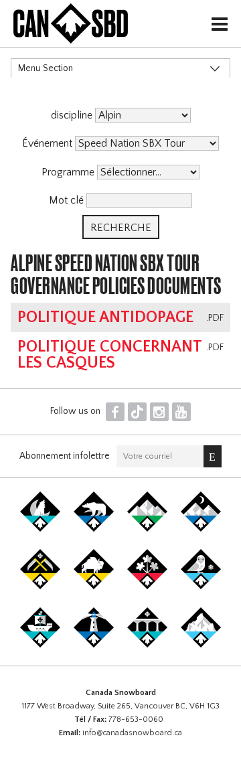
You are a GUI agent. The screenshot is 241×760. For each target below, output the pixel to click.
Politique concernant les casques (109, 355)
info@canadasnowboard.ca (132, 733)
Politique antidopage (105, 317)
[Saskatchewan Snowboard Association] (40, 586)
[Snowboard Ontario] (147, 586)
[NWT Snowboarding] (94, 529)
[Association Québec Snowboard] (201, 586)
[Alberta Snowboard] (201, 529)
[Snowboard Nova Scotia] (94, 644)
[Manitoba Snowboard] (94, 586)
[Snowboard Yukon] (40, 529)
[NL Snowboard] (201, 644)
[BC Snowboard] (147, 529)
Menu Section (45, 68)
